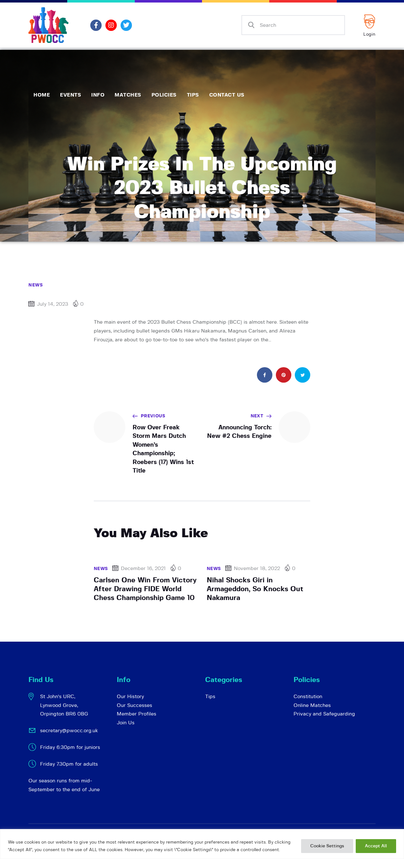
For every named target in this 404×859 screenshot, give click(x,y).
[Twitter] (126, 25)
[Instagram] (111, 25)
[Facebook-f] (96, 25)
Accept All (376, 846)
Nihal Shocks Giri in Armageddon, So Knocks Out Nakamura (255, 589)
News (35, 285)
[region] (202, 844)
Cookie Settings (327, 846)
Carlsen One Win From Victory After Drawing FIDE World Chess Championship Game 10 (145, 589)
